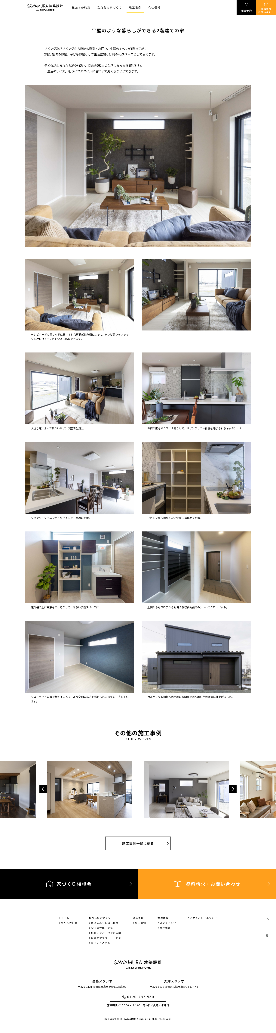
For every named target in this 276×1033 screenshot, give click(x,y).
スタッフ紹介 (168, 923)
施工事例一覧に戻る (138, 843)
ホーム (65, 917)
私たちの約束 (81, 7)
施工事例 (135, 7)
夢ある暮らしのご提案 (104, 923)
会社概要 (165, 928)
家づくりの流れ (100, 943)
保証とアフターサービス (106, 938)
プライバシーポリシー (203, 917)
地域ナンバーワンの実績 (106, 933)
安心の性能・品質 (102, 928)
